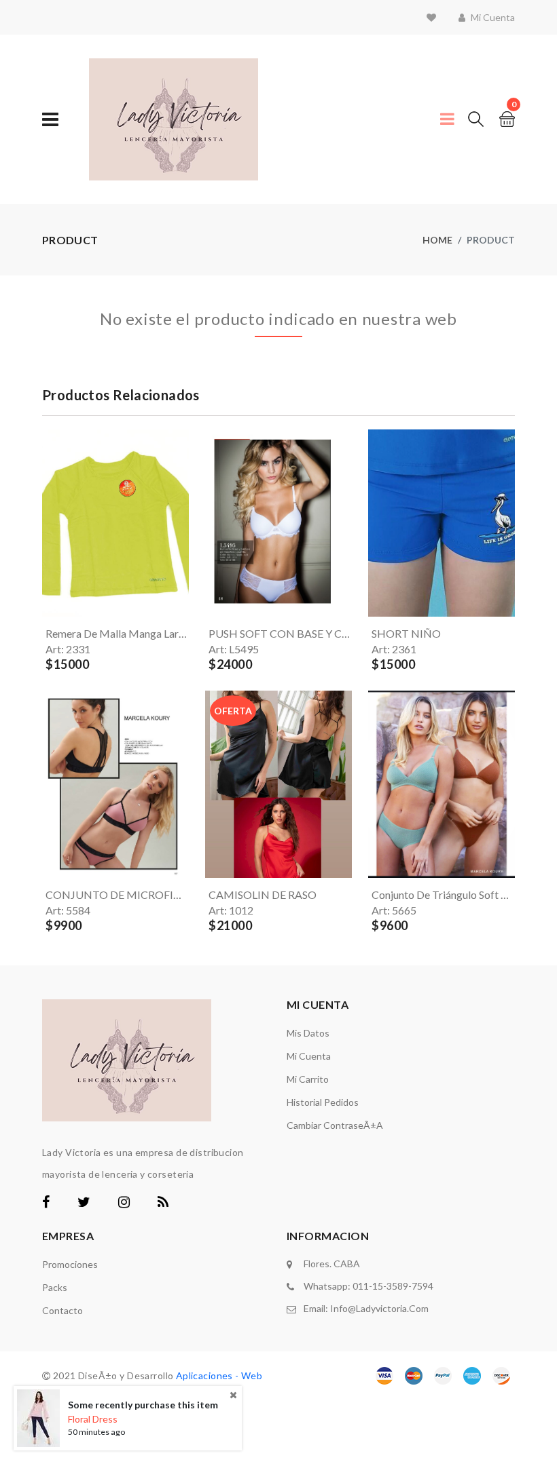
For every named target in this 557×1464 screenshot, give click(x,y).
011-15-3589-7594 (393, 1286)
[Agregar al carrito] (63, 601)
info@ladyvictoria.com (379, 1308)
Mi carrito (308, 1079)
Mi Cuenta (309, 1056)
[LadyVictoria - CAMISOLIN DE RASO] (210, 784)
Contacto (62, 1310)
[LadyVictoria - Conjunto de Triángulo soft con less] (373, 784)
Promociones (70, 1264)
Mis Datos (308, 1033)
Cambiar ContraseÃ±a (335, 1125)
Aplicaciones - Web (219, 1375)
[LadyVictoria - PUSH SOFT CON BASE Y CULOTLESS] (210, 523)
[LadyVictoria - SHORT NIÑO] (373, 523)
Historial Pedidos (323, 1102)
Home (437, 240)
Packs (54, 1287)
